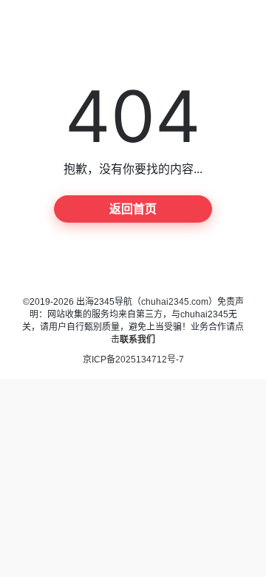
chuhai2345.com (174, 302)
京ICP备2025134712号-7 (133, 359)
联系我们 (137, 339)
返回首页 (133, 209)
